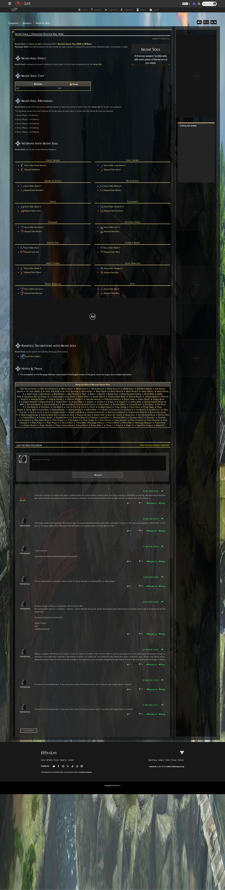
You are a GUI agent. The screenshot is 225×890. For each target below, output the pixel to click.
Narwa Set (97, 64)
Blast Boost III (73, 394)
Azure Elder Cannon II (33, 289)
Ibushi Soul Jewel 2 (33, 356)
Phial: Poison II (52, 422)
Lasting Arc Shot (67, 414)
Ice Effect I (153, 409)
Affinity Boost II (82, 388)
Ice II (32, 412)
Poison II (119, 425)
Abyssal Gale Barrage (33, 293)
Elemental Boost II (51, 404)
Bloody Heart (113, 394)
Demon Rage (129, 399)
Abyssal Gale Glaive (32, 272)
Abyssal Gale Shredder (33, 190)
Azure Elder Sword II (32, 186)
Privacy (173, 760)
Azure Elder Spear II (32, 206)
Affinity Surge (128, 388)
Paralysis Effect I (120, 417)
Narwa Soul (130, 414)
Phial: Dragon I (58, 420)
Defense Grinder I (38, 399)
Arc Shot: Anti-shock (51, 391)
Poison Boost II (30, 425)
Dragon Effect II (77, 401)
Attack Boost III (117, 391)
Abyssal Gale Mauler (32, 231)
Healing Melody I (58, 409)
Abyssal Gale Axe (31, 252)
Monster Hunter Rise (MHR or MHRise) (75, 44)
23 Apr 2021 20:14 (150, 518)
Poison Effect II (97, 425)
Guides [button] (155, 10)
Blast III (102, 394)
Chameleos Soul (31, 396)
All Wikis (50, 760)
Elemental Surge (87, 404)
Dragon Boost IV (46, 401)
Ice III (39, 412)
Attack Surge (32, 394)
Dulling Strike (135, 401)
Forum (56, 760)
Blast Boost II (59, 394)
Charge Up (44, 396)
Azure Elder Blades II (112, 186)
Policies (181, 760)
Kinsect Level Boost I (96, 412)
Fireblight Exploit (105, 407)
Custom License (85, 772)
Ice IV (47, 412)
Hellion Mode (91, 409)
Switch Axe (53, 242)
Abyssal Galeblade (32, 169)
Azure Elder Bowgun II (113, 268)
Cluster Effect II (99, 396)
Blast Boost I (45, 394)
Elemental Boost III (70, 404)
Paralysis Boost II (63, 417)
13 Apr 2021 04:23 (150, 577)
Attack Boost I (87, 391)
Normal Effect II (29, 417)
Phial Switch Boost (41, 420)
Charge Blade (132, 242)
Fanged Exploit (135, 404)
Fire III (83, 407)
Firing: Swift (31, 409)
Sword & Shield (53, 180)
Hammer (52, 222)
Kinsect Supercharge (29, 414)
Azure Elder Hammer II (33, 227)
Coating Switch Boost (117, 396)
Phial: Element (105, 420)
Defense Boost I (135, 396)
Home (43, 760)
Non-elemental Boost (146, 414)
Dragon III (112, 401)
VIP (24, 500)
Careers (161, 760)
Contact (71, 760)
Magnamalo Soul (84, 414)
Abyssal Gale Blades (112, 190)
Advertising (152, 760)
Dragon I (90, 401)
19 (207, 22)
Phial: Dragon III (90, 420)
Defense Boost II (151, 396)
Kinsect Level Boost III (137, 412)
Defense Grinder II (56, 399)
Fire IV (92, 407)
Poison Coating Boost (64, 425)
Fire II (75, 407)
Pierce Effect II (114, 422)
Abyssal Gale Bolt (111, 272)
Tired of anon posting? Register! (154, 445)
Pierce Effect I (67, 422)
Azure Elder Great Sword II (35, 165)
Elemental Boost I (34, 404)
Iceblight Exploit (58, 412)
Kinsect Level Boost (76, 412)
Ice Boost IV (141, 409)
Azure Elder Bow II (111, 289)
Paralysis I (151, 417)
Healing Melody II (75, 409)
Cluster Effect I (84, 396)
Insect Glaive (53, 263)
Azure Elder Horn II (112, 227)
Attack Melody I (147, 391)
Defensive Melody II (112, 399)
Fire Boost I (149, 404)
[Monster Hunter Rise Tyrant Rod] (22, 272)
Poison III (130, 425)
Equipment (13, 23)
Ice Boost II (115, 409)
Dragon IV (123, 401)
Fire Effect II (58, 407)
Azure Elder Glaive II (32, 268)
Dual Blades (132, 180)
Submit (99, 475)
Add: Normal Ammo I (29, 388)
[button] (186, 4)
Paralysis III (26, 420)
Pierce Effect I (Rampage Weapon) (90, 422)
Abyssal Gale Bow (111, 293)
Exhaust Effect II (119, 404)
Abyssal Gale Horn (111, 231)
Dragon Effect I (62, 401)
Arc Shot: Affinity (33, 391)
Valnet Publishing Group (175, 767)
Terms (167, 760)
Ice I (25, 412)
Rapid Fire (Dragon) (145, 425)
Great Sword (53, 160)
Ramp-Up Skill (35, 44)
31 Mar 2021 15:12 (150, 680)
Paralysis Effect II (137, 417)
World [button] (142, 10)
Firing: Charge (120, 407)
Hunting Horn (132, 222)
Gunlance (132, 201)
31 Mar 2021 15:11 (150, 705)
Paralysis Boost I (46, 417)
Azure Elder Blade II (112, 247)
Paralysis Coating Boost (100, 417)
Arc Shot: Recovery (70, 391)
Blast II (93, 394)
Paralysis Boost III (80, 417)
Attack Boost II (102, 391)
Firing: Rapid (148, 407)
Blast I (84, 394)
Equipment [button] (128, 10)
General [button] (97, 10)
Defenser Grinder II (75, 399)
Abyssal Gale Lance (32, 210)
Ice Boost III (128, 409)
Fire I (68, 407)
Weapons (27, 23)
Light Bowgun (132, 263)
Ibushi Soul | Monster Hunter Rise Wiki (39, 34)
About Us (63, 760)
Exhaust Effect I (103, 404)
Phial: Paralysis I (153, 420)
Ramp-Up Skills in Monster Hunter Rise (92, 384)
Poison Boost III (46, 425)
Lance (53, 201)
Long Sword (132, 160)
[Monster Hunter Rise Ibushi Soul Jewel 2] (22, 356)
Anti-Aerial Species (144, 388)
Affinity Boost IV (113, 388)
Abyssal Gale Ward (112, 252)
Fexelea (23, 498)
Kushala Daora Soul (49, 414)
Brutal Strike (149, 394)
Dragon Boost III (30, 401)
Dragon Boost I (144, 399)
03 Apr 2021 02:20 (150, 601)
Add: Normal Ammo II (49, 388)
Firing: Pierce (134, 407)
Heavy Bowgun (53, 283)
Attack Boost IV (132, 391)
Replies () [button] (152, 503)
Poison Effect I (82, 425)
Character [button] (112, 10)
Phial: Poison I (37, 422)
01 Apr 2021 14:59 (150, 649)
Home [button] (84, 10)
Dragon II (101, 401)
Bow (132, 283)
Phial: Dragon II (74, 420)
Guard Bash (44, 409)
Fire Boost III (32, 407)
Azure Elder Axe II (31, 247)
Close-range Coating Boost (63, 396)
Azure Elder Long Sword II (115, 165)
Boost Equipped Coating (131, 394)
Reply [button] (162, 503)
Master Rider (99, 414)
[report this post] (162, 491)
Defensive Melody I (93, 399)
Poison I (109, 425)
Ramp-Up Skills (43, 23)
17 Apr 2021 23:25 (150, 546)
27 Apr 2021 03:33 (150, 491)
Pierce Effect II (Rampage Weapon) (137, 422)
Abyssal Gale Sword (112, 169)
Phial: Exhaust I (120, 420)
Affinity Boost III (97, 388)
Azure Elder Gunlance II (114, 206)
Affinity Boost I (67, 388)
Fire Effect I (45, 407)
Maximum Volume (115, 414)
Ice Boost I (103, 409)
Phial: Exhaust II (136, 420)
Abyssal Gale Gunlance (113, 210)
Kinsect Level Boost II (116, 412)
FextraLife (153, 767)
